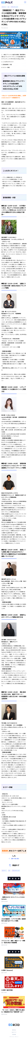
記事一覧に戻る (15, 858)
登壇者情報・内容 (7, 64)
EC (8, 7)
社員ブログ (14, 1032)
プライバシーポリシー (14, 1036)
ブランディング (14, 7)
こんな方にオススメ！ (8, 62)
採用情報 (14, 1034)
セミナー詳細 (6, 67)
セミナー (4, 7)
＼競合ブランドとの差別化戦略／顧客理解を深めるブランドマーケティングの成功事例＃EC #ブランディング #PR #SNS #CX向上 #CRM (13, 57)
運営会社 (14, 1030)
